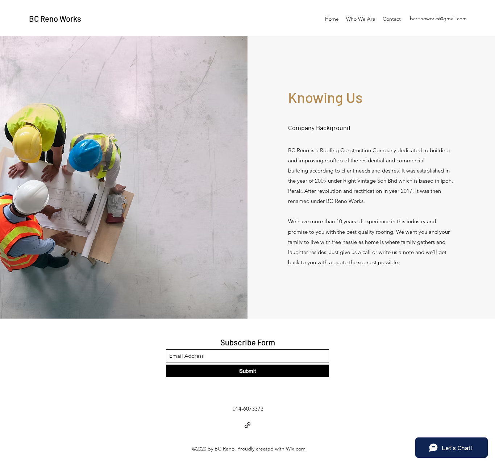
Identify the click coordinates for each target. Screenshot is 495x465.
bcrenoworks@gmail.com (438, 18)
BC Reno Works (55, 18)
